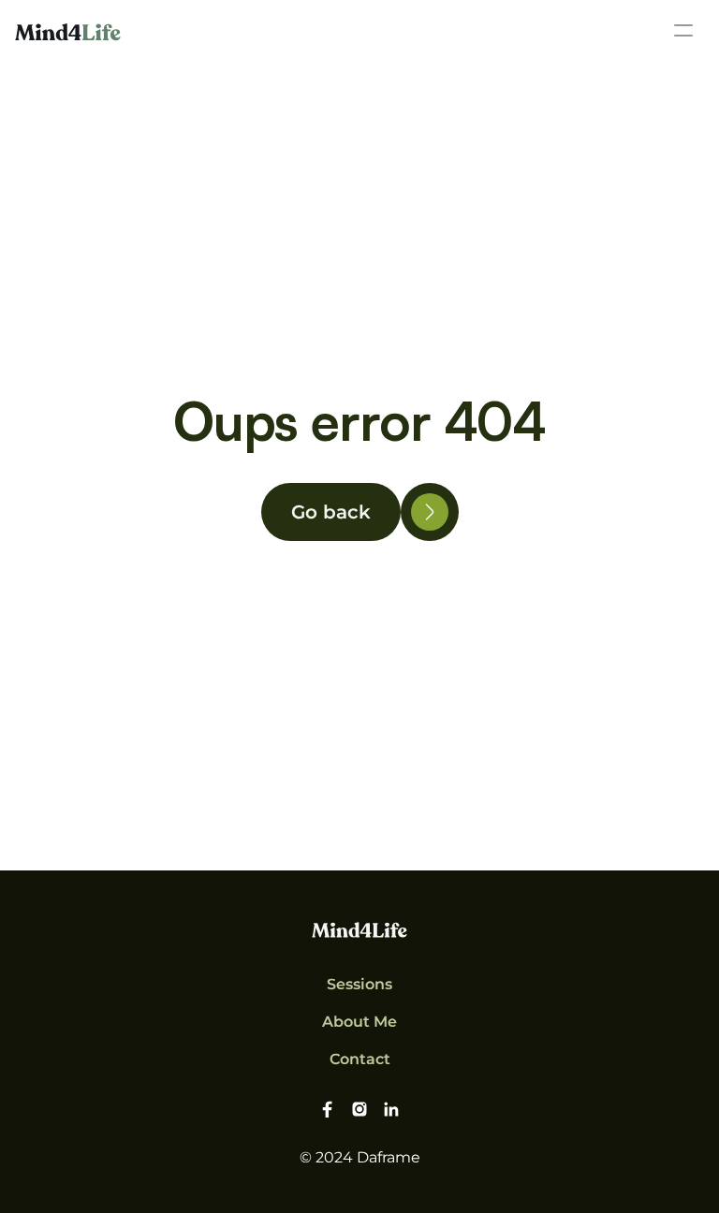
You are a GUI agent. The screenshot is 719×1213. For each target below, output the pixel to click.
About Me (359, 1021)
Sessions (359, 984)
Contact (360, 1059)
